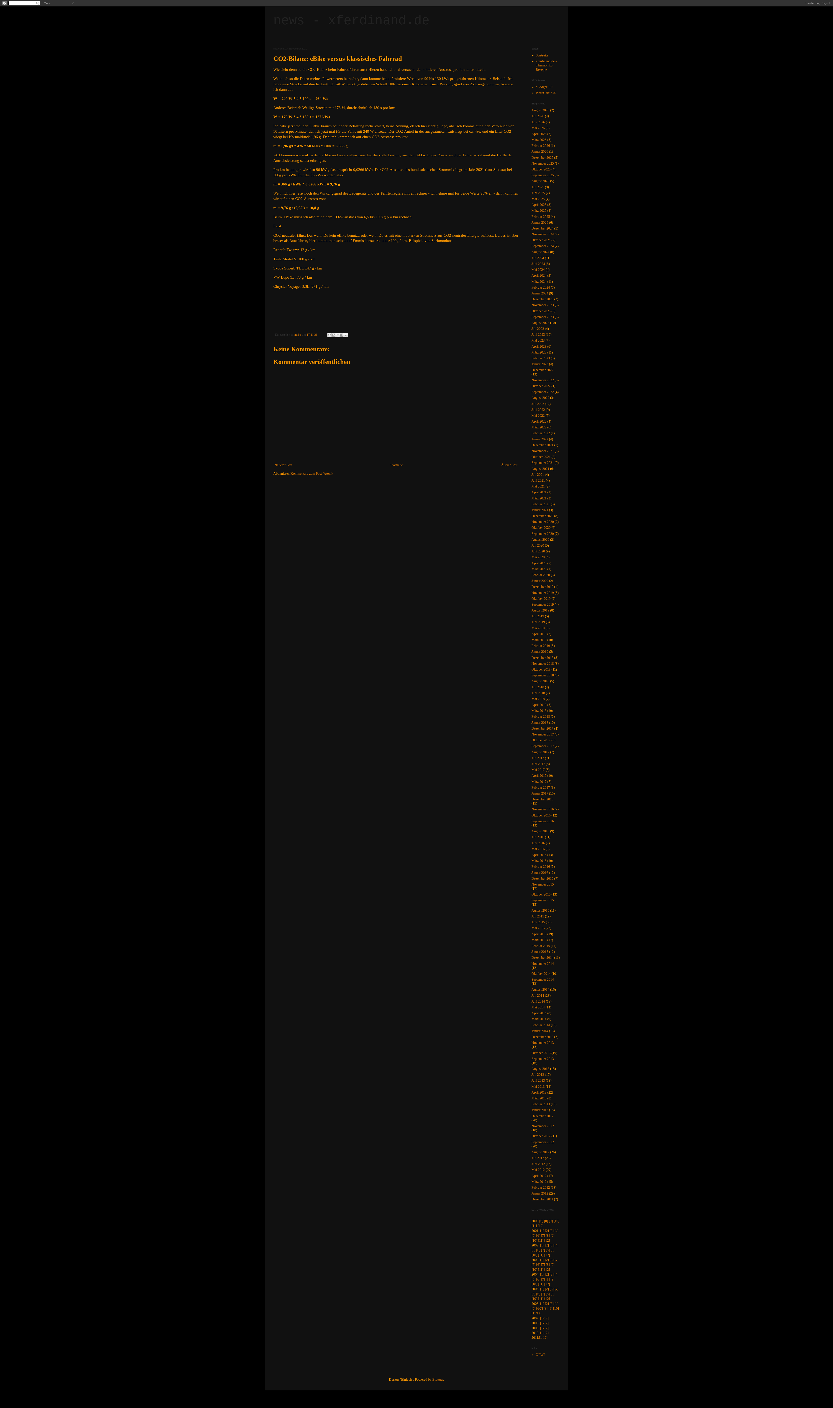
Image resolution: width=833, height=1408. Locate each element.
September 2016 (542, 821)
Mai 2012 (538, 1170)
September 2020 (542, 533)
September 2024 (542, 246)
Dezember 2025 (542, 157)
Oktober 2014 (541, 973)
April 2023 (538, 346)
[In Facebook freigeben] (342, 335)
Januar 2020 (539, 581)
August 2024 (540, 252)
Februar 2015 (540, 946)
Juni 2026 (538, 122)
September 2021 (542, 462)
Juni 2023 (538, 334)
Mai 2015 (538, 928)
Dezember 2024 (542, 228)
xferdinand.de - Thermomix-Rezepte (546, 65)
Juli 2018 (537, 687)
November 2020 (542, 522)
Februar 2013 (540, 1104)
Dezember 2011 (542, 1199)
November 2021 (542, 451)
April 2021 (538, 492)
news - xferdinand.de (351, 20)
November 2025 (542, 163)
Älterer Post (509, 465)
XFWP (541, 1355)
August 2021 (540, 469)
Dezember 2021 (542, 445)
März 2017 (538, 781)
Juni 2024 (538, 264)
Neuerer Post (283, 465)
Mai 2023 (538, 340)
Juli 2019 (537, 616)
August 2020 (540, 539)
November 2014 (542, 963)
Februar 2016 (540, 866)
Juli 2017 (537, 758)
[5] (533, 1235)
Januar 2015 (539, 952)
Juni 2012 (538, 1164)
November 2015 (542, 884)
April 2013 (538, 1092)
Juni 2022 (538, 409)
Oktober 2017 (541, 740)
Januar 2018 (539, 722)
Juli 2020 (537, 545)
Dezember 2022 (542, 370)
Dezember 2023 (542, 299)
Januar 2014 (539, 1031)
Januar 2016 (539, 872)
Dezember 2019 (542, 586)
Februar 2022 (540, 433)
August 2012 (540, 1152)
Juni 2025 (538, 193)
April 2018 (538, 705)
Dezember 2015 (542, 878)
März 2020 (538, 569)
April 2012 (538, 1176)
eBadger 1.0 (544, 87)
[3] (552, 1231)
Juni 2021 (538, 480)
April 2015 (538, 934)
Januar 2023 (539, 364)
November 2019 (542, 593)
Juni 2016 (538, 843)
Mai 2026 (538, 128)
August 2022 (540, 398)
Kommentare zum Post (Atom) (311, 473)
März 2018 (538, 710)
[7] (543, 1235)
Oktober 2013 (541, 1053)
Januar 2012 (539, 1193)
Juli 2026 (537, 116)
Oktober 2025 (541, 169)
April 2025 (538, 205)
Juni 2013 (538, 1080)
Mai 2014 (538, 1007)
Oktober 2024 (541, 240)
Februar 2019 (540, 646)
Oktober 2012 (541, 1136)
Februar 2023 (540, 358)
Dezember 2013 (542, 1037)
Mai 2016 (538, 849)
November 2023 (542, 305)
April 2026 (538, 134)
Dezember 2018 (542, 657)
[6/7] (539, 1308)
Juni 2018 (538, 693)
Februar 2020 (540, 575)
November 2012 (542, 1126)
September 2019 (542, 604)
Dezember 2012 (542, 1116)
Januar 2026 (539, 151)
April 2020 (538, 563)
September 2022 (542, 392)
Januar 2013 (539, 1110)
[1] (542, 1231)
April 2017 (538, 775)
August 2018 (540, 681)
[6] (541, 1221)
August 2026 (540, 110)
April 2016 (538, 855)
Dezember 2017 (542, 728)
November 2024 (542, 234)
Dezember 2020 (542, 516)
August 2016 (540, 831)
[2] (547, 1231)
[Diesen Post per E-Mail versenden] (329, 335)
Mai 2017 (538, 770)
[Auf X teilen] (338, 335)
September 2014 (542, 979)
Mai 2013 (538, 1086)
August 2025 (540, 181)
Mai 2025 (538, 199)
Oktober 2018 (541, 669)
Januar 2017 (539, 793)
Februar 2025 (540, 216)
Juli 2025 (537, 187)
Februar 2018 (540, 716)
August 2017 (540, 752)
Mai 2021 (538, 486)
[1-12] (544, 1318)
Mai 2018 (538, 699)
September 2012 (542, 1142)
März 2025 (538, 210)
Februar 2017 (540, 787)
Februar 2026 (540, 145)
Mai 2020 (538, 557)
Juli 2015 (537, 916)
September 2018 (542, 675)
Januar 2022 (539, 439)
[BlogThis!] (333, 335)
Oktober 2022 (541, 386)
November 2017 (542, 734)
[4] (556, 1231)
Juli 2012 (537, 1158)
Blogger (437, 1379)
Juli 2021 (537, 474)
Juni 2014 (538, 1001)
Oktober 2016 (541, 815)
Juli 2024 (537, 258)
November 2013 (542, 1042)
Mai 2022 (538, 415)
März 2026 (538, 140)
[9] (551, 1221)
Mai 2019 (538, 628)
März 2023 (538, 352)
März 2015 (538, 940)
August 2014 (540, 989)
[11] (534, 1226)
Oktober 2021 (541, 457)
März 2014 (538, 1019)
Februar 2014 (540, 1025)
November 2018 (542, 663)
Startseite (396, 465)
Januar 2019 (539, 651)
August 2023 (540, 323)
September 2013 (542, 1059)
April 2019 (538, 634)
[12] (540, 1226)
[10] (556, 1221)
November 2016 (542, 809)
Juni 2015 (538, 922)
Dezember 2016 (542, 799)
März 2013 (538, 1098)
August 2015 (540, 910)
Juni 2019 (538, 622)
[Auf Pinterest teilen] (346, 335)
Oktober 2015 (541, 894)
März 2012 (538, 1181)
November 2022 (542, 380)
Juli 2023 (537, 329)
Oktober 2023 (541, 311)
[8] (546, 1221)
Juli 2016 (537, 837)
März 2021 (538, 498)
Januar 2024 (539, 293)
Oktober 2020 (541, 527)
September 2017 (542, 746)
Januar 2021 (539, 510)
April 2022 (538, 421)
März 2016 (538, 861)
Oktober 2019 (541, 598)
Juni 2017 (538, 764)
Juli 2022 (537, 404)
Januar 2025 (539, 222)
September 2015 (542, 900)
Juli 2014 (537, 995)
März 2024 (538, 281)
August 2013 (540, 1069)
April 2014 (538, 1013)
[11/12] (536, 1313)
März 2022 (538, 427)
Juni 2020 (538, 551)
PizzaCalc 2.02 (546, 93)
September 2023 (542, 317)
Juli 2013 (537, 1074)
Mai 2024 (538, 269)
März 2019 (538, 640)
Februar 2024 (540, 287)
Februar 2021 (540, 504)
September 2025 (542, 175)
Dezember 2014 (542, 957)
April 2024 (538, 275)
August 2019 (540, 610)
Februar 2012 (540, 1187)
